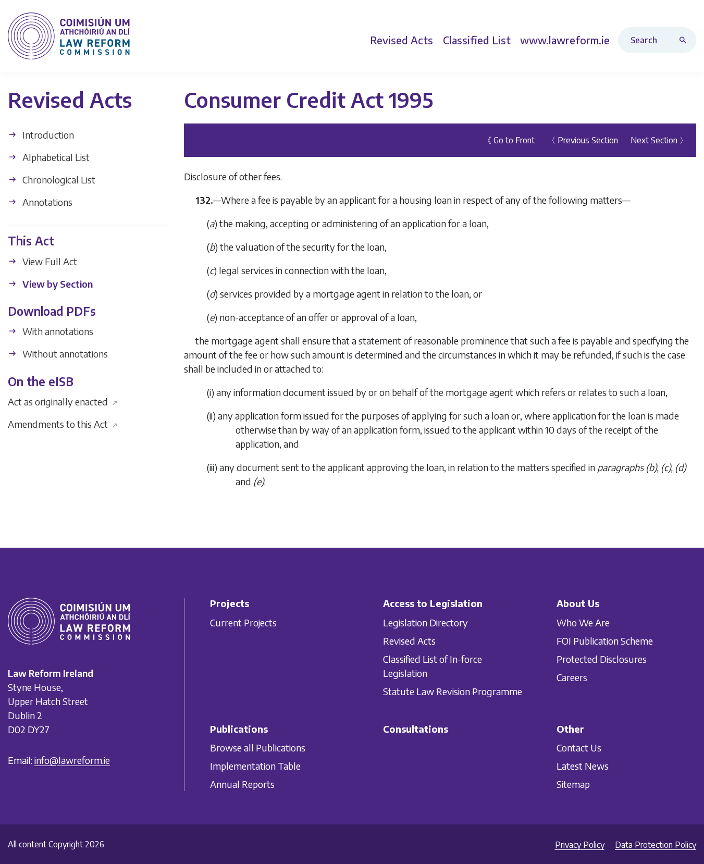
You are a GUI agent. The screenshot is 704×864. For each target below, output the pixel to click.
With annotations (56, 331)
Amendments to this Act (63, 424)
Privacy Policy (579, 845)
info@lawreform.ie (72, 760)
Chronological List (57, 180)
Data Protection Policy (655, 845)
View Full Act (48, 261)
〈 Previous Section (582, 140)
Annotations (46, 202)
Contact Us (579, 748)
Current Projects (243, 622)
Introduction (47, 135)
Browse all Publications (257, 748)
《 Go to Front (509, 140)
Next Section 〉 (659, 140)
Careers (572, 677)
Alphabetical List (55, 157)
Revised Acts (409, 641)
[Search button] (685, 40)
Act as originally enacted (63, 402)
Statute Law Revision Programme (452, 691)
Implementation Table (255, 766)
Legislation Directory (425, 622)
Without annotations (64, 354)
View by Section (56, 283)
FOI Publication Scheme (605, 641)
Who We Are (583, 622)
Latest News (583, 766)
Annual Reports (242, 784)
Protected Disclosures (602, 659)
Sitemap (573, 784)
